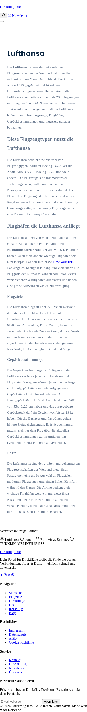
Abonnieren (51, 701)
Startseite (15, 593)
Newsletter (19, 15)
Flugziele (15, 597)
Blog (12, 613)
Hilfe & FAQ (18, 664)
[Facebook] (1, 575)
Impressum (16, 630)
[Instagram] (5, 575)
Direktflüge (17, 601)
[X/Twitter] (9, 575)
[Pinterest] (12, 575)
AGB (13, 638)
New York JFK (63, 262)
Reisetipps (16, 609)
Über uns (15, 672)
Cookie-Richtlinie (21, 642)
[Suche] (3, 15)
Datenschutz (17, 634)
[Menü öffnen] (2, 21)
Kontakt (14, 660)
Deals (13, 605)
